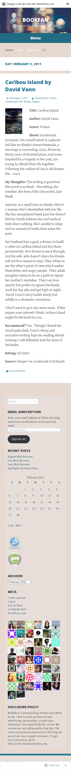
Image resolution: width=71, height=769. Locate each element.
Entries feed (15, 605)
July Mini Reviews (18, 460)
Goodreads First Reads (18, 101)
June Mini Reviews (19, 464)
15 (25, 502)
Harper (36, 101)
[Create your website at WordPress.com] (35, 4)
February (33, 50)
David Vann (41, 98)
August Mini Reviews (20, 456)
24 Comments (17, 370)
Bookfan (35, 19)
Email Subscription (24, 412)
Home (9, 50)
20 (10, 508)
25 (49, 508)
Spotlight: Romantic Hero (23, 468)
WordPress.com (17, 613)
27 (10, 515)
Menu (35, 38)
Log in (11, 601)
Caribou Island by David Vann (28, 86)
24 (41, 508)
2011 (20, 50)
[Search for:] (23, 401)
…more (15, 174)
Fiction (52, 98)
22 (25, 508)
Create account (17, 598)
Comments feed (17, 609)
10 (41, 495)
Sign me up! (19, 439)
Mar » (19, 525)
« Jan (10, 525)
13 (10, 502)
